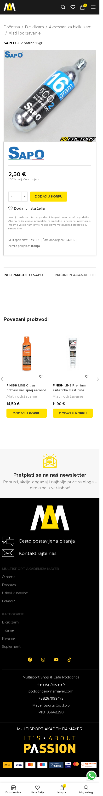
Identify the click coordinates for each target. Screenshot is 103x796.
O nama (8, 577)
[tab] (23, 275)
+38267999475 (51, 698)
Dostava (9, 585)
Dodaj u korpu (49, 196)
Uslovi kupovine (15, 593)
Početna (12, 27)
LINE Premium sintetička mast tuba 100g (69, 390)
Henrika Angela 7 (51, 684)
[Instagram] (43, 659)
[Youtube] (56, 659)
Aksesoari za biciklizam (70, 27)
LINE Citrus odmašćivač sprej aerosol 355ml (26, 390)
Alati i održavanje (25, 33)
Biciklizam (34, 27)
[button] (26, 413)
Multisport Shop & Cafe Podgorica (51, 677)
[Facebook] (30, 659)
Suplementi (11, 646)
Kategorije (13, 614)
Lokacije (9, 601)
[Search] (63, 7)
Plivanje (8, 638)
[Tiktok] (69, 659)
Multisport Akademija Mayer (30, 569)
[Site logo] (10, 7)
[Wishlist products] (73, 7)
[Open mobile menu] (93, 7)
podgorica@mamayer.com (51, 691)
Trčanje (8, 630)
